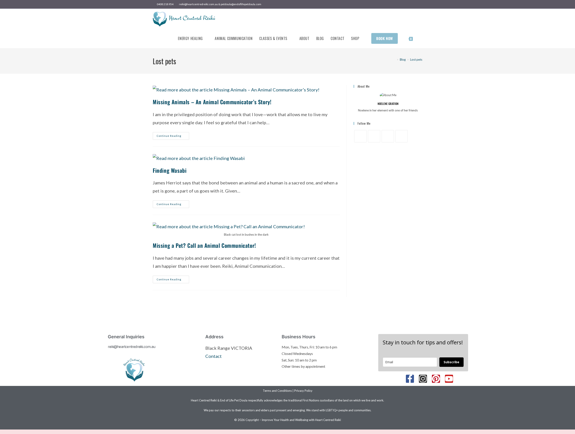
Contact (213, 356)
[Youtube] (401, 136)
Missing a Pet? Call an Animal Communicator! (204, 245)
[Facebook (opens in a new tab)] (405, 4)
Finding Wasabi (169, 170)
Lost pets (416, 59)
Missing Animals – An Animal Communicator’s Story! (212, 102)
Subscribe (451, 362)
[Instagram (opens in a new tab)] (415, 4)
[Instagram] (374, 136)
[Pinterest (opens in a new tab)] (410, 4)
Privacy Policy (303, 390)
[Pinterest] (388, 136)
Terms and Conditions (277, 390)
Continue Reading (173, 134)
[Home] (394, 59)
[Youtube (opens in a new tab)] (420, 4)
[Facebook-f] (410, 379)
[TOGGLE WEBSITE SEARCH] (421, 38)
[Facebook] (360, 136)
